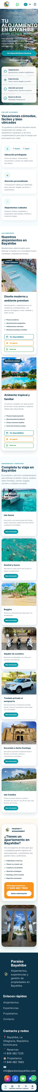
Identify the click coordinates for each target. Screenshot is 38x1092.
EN (30, 4)
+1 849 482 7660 (13, 1062)
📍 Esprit (26, 148)
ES (26, 4)
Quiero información (19, 893)
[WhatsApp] (17, 4)
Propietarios (10, 1013)
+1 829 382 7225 (13, 1053)
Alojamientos (11, 1002)
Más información (11, 531)
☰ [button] (35, 4)
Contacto (8, 1019)
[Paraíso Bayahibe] (7, 4)
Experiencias (11, 1008)
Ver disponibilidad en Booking (19, 53)
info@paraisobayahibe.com (19, 1070)
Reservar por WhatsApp (19, 60)
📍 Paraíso (16, 148)
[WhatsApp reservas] (33, 1078)
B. (30, 1078)
